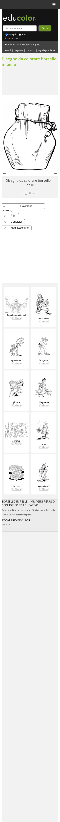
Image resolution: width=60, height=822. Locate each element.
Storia (17, 44)
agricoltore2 (44, 486)
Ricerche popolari (13, 38)
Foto (23, 34)
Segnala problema (46, 50)
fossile (16, 486)
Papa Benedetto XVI (16, 315)
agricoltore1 (16, 360)
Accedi (8, 50)
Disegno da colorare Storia (25, 510)
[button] (17, 227)
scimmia (16, 440)
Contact (30, 50)
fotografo (43, 360)
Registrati (19, 50)
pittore (16, 402)
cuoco (43, 444)
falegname (43, 402)
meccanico (43, 318)
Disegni (12, 34)
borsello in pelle (31, 44)
